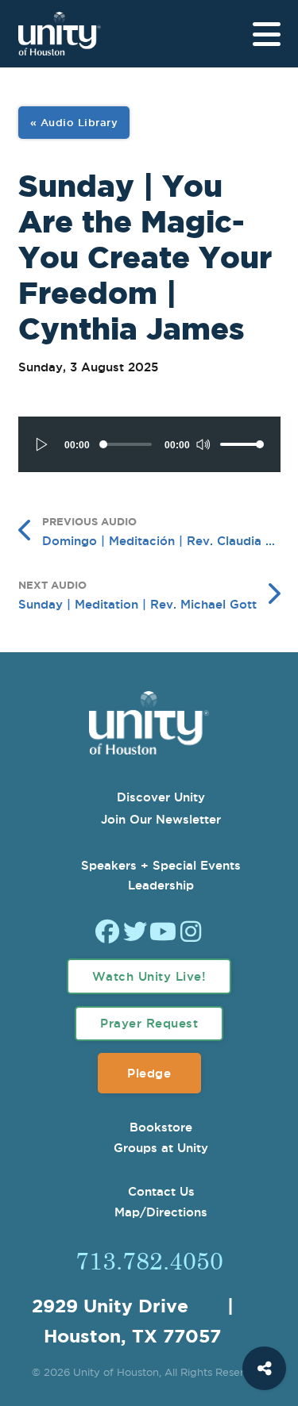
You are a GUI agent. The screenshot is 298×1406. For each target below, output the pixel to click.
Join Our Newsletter (161, 819)
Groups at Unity (161, 1147)
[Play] (42, 444)
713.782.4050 (149, 1260)
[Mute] (202, 444)
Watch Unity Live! (149, 976)
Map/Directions (160, 1212)
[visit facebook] (107, 933)
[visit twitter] (135, 933)
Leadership (161, 885)
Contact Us (161, 1191)
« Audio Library (74, 122)
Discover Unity (161, 797)
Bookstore (161, 1127)
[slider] (242, 444)
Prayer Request (149, 1023)
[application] (149, 444)
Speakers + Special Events (161, 865)
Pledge (149, 1073)
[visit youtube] (162, 933)
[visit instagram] (190, 933)
